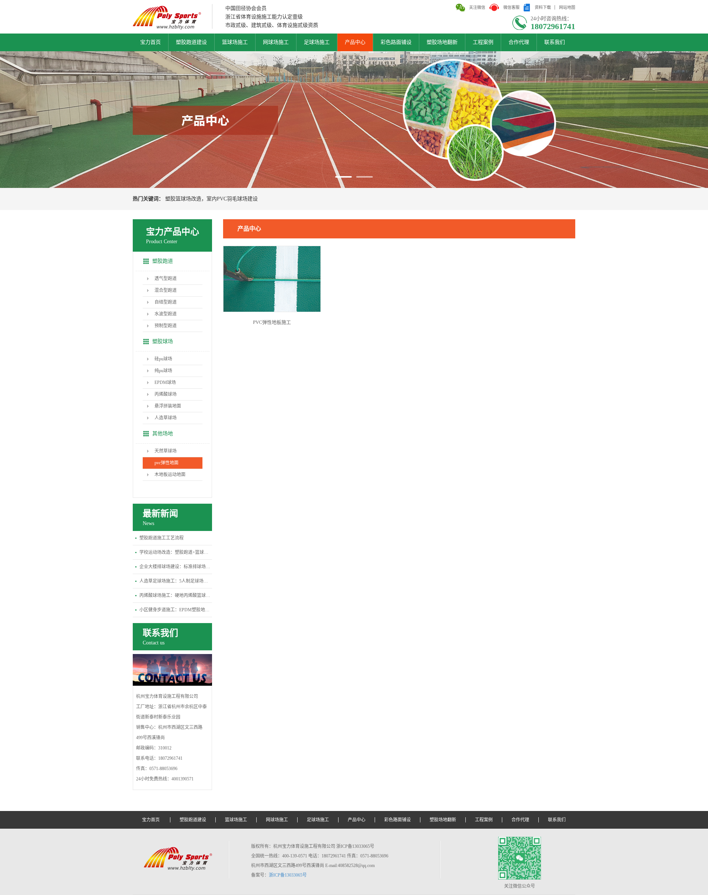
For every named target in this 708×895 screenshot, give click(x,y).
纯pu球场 (163, 370)
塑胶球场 (162, 341)
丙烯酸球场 (166, 394)
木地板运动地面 (170, 474)
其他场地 (162, 433)
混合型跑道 (166, 290)
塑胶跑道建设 (191, 42)
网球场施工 (276, 42)
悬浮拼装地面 (168, 406)
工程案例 (483, 42)
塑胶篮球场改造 (183, 199)
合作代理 (519, 42)
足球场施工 (317, 42)
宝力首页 (150, 42)
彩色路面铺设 (396, 42)
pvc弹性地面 (166, 462)
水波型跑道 (166, 314)
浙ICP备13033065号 (288, 875)
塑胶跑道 (162, 261)
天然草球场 (166, 451)
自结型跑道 (166, 302)
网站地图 (567, 7)
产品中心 (355, 42)
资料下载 (543, 7)
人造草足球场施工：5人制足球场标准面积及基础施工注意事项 (175, 581)
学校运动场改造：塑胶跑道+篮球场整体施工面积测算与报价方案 (175, 552)
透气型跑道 (166, 278)
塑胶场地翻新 (442, 42)
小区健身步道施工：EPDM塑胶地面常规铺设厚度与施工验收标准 (175, 609)
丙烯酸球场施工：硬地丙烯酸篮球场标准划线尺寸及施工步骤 (175, 595)
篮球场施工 (235, 42)
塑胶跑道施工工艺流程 (161, 538)
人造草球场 (166, 417)
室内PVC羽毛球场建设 (232, 199)
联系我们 (554, 42)
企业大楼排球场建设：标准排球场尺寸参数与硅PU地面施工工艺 (175, 566)
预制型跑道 (166, 325)
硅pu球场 (163, 358)
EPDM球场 (165, 382)
